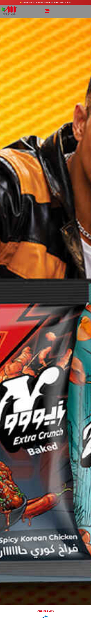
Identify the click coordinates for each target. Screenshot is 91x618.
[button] (2, 311)
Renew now (49, 2)
